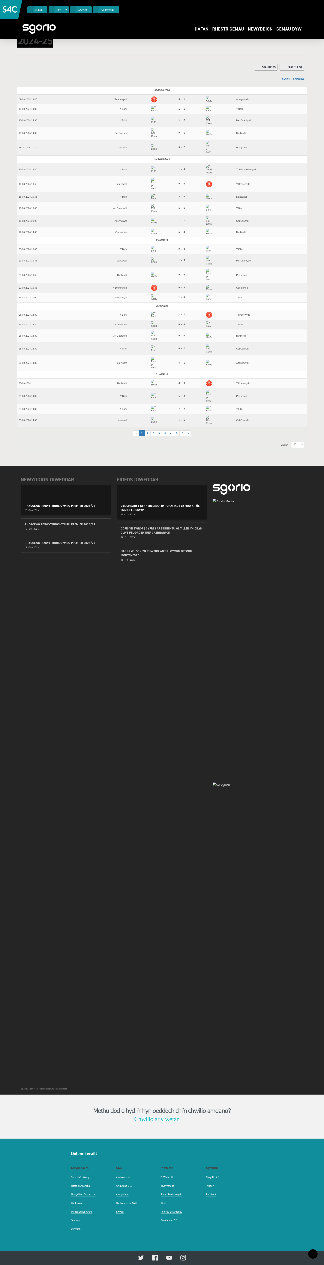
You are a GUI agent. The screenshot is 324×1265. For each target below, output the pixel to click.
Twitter (210, 1186)
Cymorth (75, 1229)
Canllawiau (77, 1203)
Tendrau (75, 1220)
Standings (269, 67)
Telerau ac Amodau (171, 1211)
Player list (295, 67)
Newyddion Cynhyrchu (83, 1194)
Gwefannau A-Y (169, 1220)
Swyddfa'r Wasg (80, 1177)
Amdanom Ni (123, 1177)
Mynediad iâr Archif (81, 1211)
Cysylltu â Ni (213, 1177)
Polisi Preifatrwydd (171, 1194)
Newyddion (260, 29)
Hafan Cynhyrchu (80, 1186)
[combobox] (297, 444)
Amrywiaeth (122, 1194)
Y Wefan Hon (168, 1177)
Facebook (211, 1194)
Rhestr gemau (228, 29)
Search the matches (293, 78)
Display (284, 445)
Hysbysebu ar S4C (126, 1203)
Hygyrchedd (167, 1186)
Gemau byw (289, 29)
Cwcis (164, 1203)
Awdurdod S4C (124, 1186)
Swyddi (120, 1211)
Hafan (201, 29)
